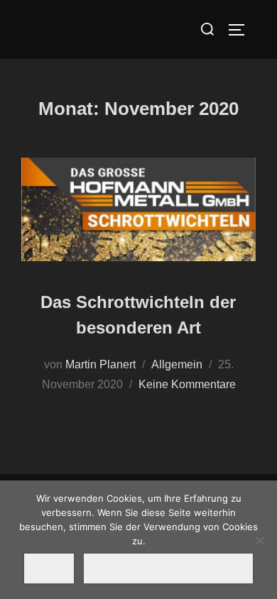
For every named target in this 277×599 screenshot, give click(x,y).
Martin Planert (100, 364)
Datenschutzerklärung (168, 568)
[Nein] (259, 540)
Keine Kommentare (187, 384)
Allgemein (176, 364)
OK (49, 568)
